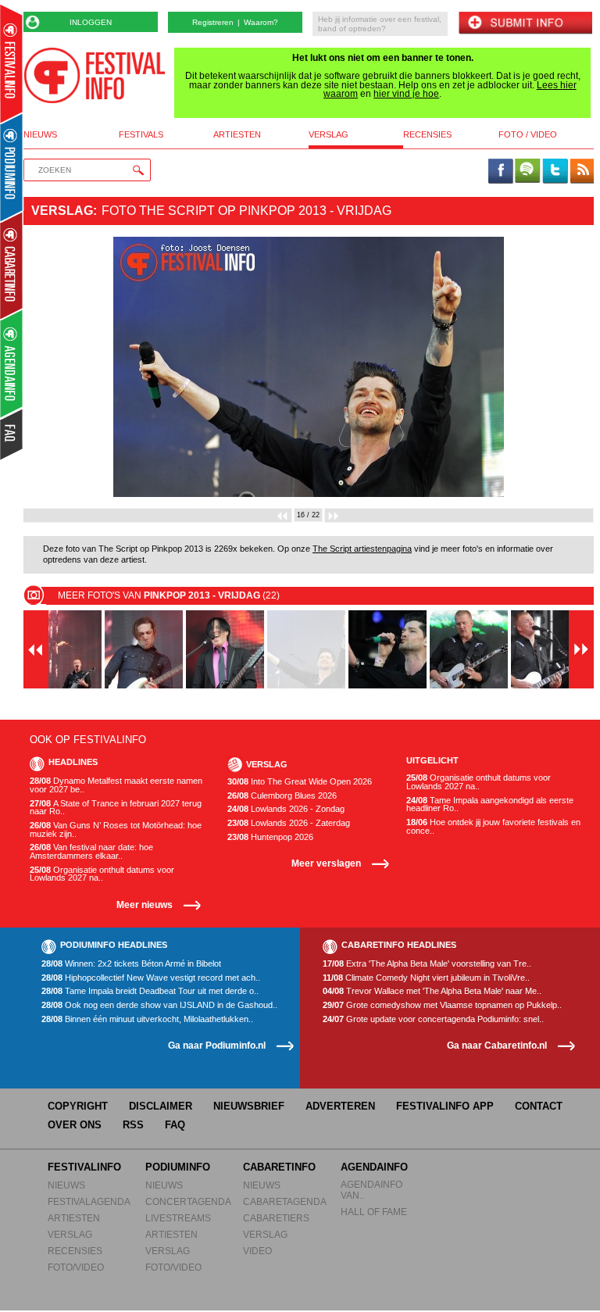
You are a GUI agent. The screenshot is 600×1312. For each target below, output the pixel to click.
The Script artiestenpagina (362, 548)
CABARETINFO (279, 1167)
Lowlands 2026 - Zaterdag (288, 823)
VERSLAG (70, 1234)
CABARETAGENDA (285, 1201)
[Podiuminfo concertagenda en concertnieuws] (12, 167)
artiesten (237, 134)
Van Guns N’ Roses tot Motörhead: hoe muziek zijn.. (116, 829)
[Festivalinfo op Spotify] (527, 172)
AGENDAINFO (374, 1167)
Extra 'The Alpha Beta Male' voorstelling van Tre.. (427, 964)
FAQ (175, 1125)
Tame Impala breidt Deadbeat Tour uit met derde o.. (150, 991)
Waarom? (261, 22)
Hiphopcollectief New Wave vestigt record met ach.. (150, 978)
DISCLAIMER (160, 1106)
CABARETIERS (276, 1218)
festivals (141, 134)
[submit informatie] (525, 24)
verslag (328, 134)
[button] (66, 367)
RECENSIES (75, 1251)
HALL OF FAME (374, 1212)
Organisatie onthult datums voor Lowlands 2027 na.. (102, 874)
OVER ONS (75, 1125)
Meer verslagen (326, 863)
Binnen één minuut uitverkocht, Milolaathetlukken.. (147, 1019)
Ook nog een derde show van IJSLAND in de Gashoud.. (159, 1005)
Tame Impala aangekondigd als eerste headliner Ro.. (489, 804)
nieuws (40, 134)
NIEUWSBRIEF (248, 1106)
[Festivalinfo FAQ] (12, 434)
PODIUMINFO (177, 1167)
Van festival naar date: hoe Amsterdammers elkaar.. (91, 851)
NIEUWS (66, 1185)
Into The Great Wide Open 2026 (299, 782)
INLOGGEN (91, 22)
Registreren (213, 22)
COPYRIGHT (78, 1106)
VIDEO (257, 1251)
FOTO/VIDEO (76, 1267)
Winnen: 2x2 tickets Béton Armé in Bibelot (131, 964)
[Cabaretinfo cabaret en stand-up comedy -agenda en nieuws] (11, 265)
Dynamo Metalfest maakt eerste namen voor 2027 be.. (116, 785)
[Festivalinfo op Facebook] (501, 172)
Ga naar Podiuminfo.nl (217, 1045)
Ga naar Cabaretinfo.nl (497, 1045)
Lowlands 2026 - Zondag (286, 809)
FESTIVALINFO (84, 1167)
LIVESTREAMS (178, 1218)
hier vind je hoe (406, 93)
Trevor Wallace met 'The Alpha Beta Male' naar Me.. (432, 991)
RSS (133, 1125)
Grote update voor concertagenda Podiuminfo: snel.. (433, 1019)
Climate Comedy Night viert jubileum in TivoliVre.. (426, 978)
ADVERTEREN (340, 1106)
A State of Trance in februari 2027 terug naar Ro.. (116, 807)
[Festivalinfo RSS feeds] (582, 172)
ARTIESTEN (74, 1218)
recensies (427, 134)
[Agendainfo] (12, 364)
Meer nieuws (144, 904)
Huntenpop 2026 (270, 837)
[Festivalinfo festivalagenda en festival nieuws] (11, 63)
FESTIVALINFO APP (445, 1106)
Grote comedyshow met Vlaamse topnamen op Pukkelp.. (442, 1005)
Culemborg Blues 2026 (282, 796)
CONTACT (538, 1106)
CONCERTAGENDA (188, 1201)
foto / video (527, 134)
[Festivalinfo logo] (94, 75)
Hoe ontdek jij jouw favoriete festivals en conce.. (493, 826)
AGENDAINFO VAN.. (371, 1189)
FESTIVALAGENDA (89, 1201)
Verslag (62, 210)
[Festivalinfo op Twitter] (554, 172)
